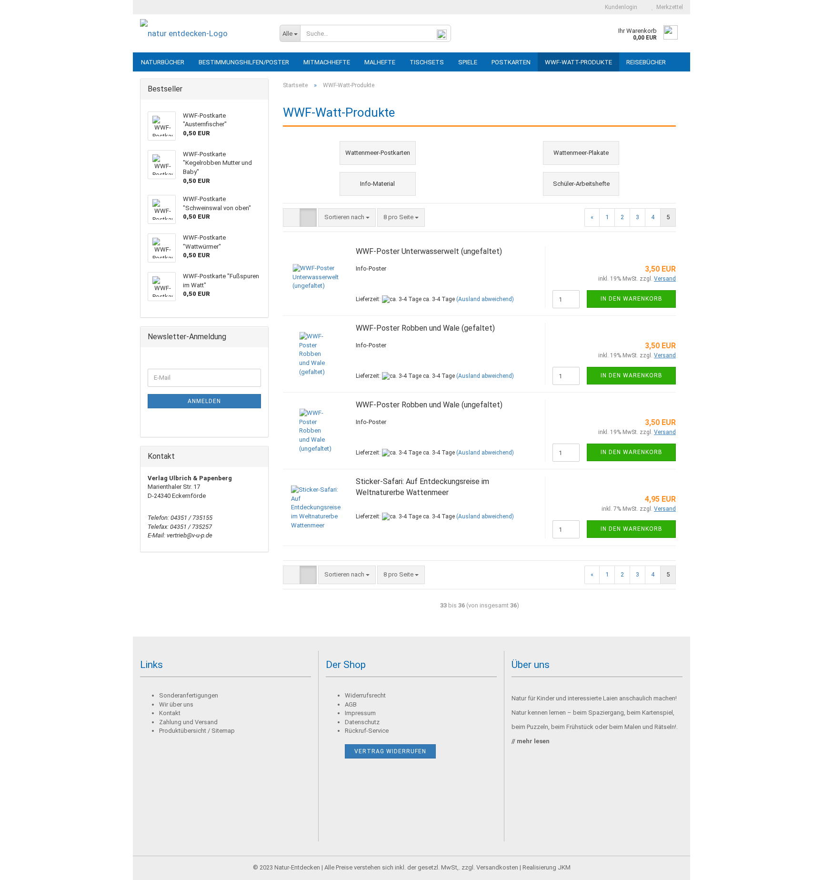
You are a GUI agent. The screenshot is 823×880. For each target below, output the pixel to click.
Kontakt (170, 713)
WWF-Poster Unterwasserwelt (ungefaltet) (429, 251)
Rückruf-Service (367, 730)
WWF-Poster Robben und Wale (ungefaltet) (429, 404)
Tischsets (427, 62)
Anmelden (204, 401)
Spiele (467, 62)
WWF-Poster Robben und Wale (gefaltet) (425, 328)
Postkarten (511, 62)
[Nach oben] (797, 865)
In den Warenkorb (631, 298)
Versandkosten (497, 867)
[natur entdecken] (202, 33)
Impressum (360, 713)
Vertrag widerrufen (390, 751)
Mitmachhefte (326, 62)
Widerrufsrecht (365, 695)
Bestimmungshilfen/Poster (244, 62)
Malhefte (379, 62)
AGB (351, 704)
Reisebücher (646, 62)
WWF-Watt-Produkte (578, 62)
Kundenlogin (619, 7)
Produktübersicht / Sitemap (197, 730)
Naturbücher (162, 62)
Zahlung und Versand (188, 722)
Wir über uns (176, 704)
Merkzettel (668, 7)
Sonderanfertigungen (188, 695)
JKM (564, 867)
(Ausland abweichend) (485, 299)
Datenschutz (362, 722)
